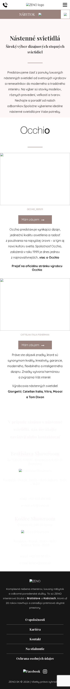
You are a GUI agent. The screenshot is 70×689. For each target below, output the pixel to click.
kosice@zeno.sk (40, 563)
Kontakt (35, 639)
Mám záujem (31, 219)
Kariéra (35, 629)
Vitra (48, 391)
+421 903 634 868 (39, 499)
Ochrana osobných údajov (35, 658)
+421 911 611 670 (39, 556)
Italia (39, 391)
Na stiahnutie (35, 649)
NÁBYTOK (27, 14)
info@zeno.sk (40, 505)
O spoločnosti (35, 620)
